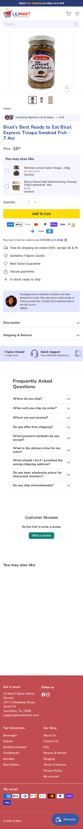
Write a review (41, 535)
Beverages (10, 735)
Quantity (9, 202)
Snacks (8, 741)
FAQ (46, 747)
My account (51, 776)
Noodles (9, 759)
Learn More (29, 174)
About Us (49, 735)
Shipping (49, 759)
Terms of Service (54, 764)
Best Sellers (11, 764)
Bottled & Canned (14, 747)
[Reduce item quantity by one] (22, 202)
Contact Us (50, 741)
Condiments (11, 753)
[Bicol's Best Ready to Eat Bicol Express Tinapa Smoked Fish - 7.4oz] (27, 607)
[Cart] (68, 13)
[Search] (76, 24)
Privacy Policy (52, 770)
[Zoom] (66, 87)
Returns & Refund (54, 753)
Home (7, 108)
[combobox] (41, 24)
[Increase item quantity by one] (35, 202)
